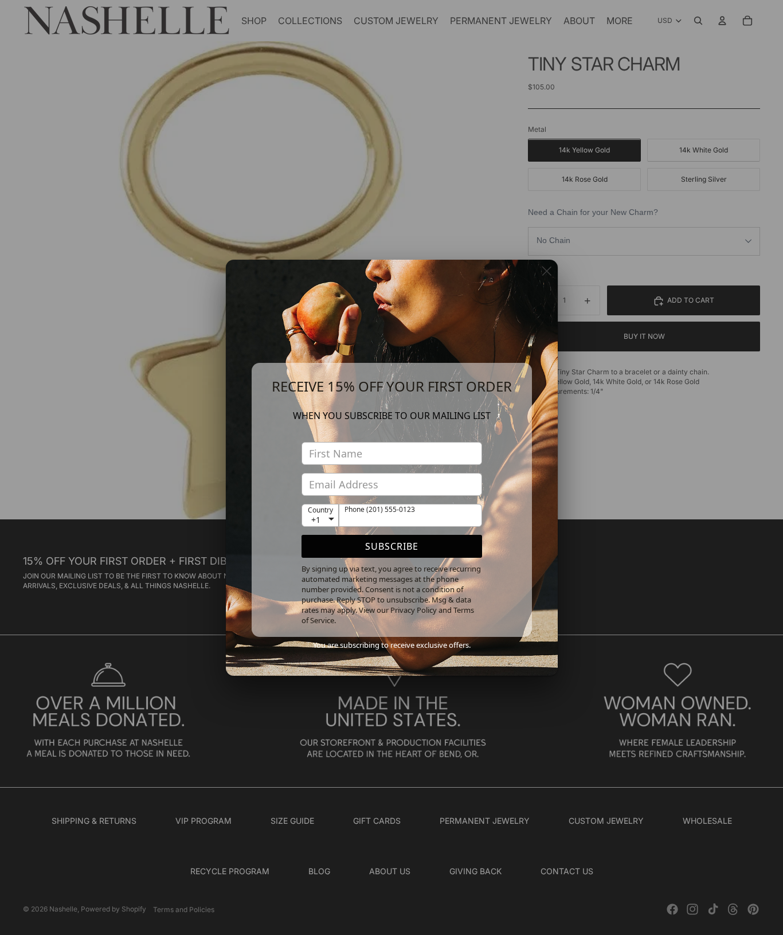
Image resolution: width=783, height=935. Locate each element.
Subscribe (391, 546)
